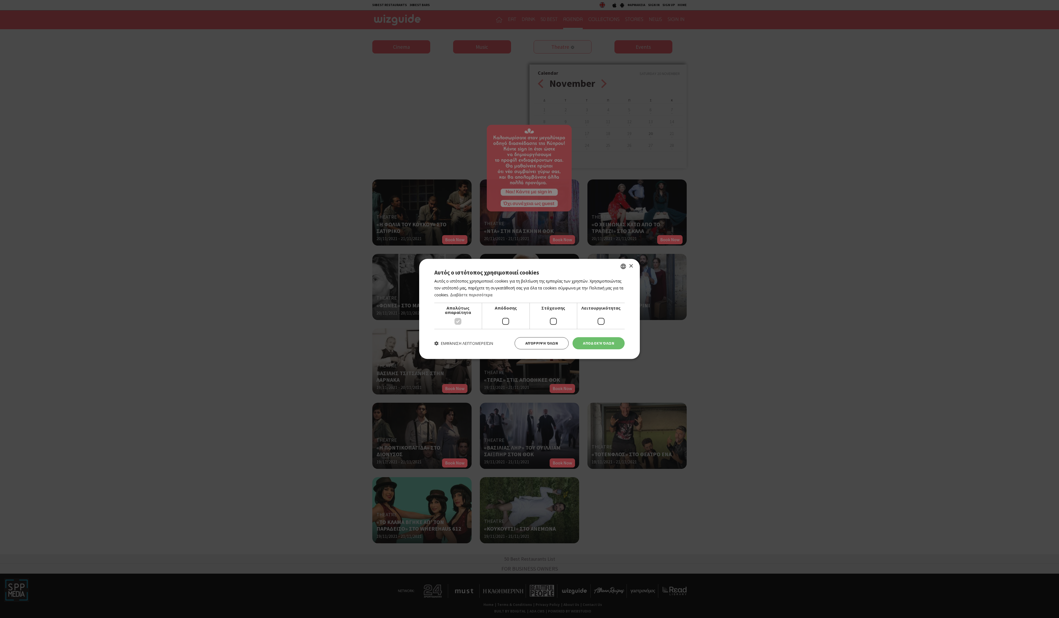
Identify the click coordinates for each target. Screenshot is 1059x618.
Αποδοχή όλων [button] (598, 343)
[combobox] (623, 266)
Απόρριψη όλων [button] (541, 343)
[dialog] (529, 309)
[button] (463, 343)
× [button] (631, 266)
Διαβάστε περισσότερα (471, 294)
